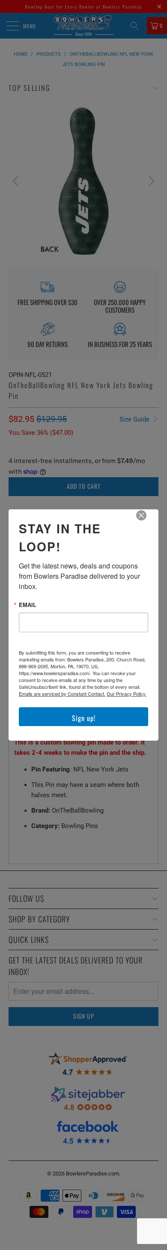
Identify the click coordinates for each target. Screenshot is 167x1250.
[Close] (147, 521)
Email (27, 604)
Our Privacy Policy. (126, 693)
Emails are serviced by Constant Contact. (62, 693)
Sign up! (83, 718)
